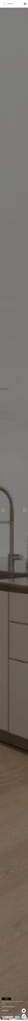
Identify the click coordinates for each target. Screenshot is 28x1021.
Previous (3, 510)
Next (24, 510)
